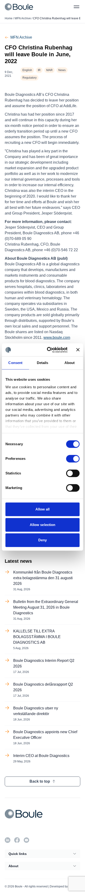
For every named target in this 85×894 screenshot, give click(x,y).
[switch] (73, 458)
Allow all (42, 509)
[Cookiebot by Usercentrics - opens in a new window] (50, 350)
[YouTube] (26, 840)
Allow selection (42, 525)
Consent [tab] (15, 363)
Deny (42, 540)
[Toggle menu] (76, 7)
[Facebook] (17, 840)
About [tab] (69, 363)
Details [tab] (42, 363)
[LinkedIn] (7, 840)
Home (9, 18)
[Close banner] (78, 350)
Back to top (40, 781)
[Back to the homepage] (19, 6)
